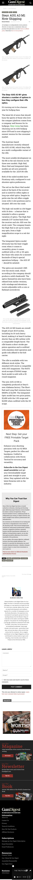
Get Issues (8, 755)
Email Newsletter (7, 844)
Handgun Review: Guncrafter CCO (8, 576)
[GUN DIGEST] (16, 2)
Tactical (14, 12)
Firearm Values (7, 855)
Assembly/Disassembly (9, 861)
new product (24, 558)
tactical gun (10, 560)
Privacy (4, 823)
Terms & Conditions (8, 826)
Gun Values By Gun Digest (10, 858)
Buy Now (7, 795)
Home (5, 8)
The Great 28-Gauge (26, 574)
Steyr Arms (15, 126)
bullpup (9, 558)
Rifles (10, 12)
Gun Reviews (12, 8)
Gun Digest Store (7, 864)
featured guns (16, 558)
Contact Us (5, 820)
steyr (4, 560)
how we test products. (17, 30)
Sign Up (7, 775)
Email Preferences (8, 847)
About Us (5, 817)
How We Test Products (9, 829)
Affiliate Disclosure (8, 832)
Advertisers (5, 873)
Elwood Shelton (6, 21)
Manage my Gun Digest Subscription (13, 841)
